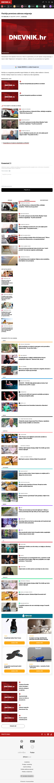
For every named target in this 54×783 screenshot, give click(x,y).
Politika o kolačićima (27, 771)
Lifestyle (25, 6)
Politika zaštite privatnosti (27, 769)
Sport (11, 6)
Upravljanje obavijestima (27, 776)
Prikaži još (13, 726)
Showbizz (18, 6)
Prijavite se (27, 190)
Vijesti (5, 6)
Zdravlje (40, 6)
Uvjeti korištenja (27, 766)
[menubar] (49, 2)
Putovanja (33, 6)
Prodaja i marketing (27, 764)
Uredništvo (27, 762)
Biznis (47, 6)
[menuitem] (49, 2)
